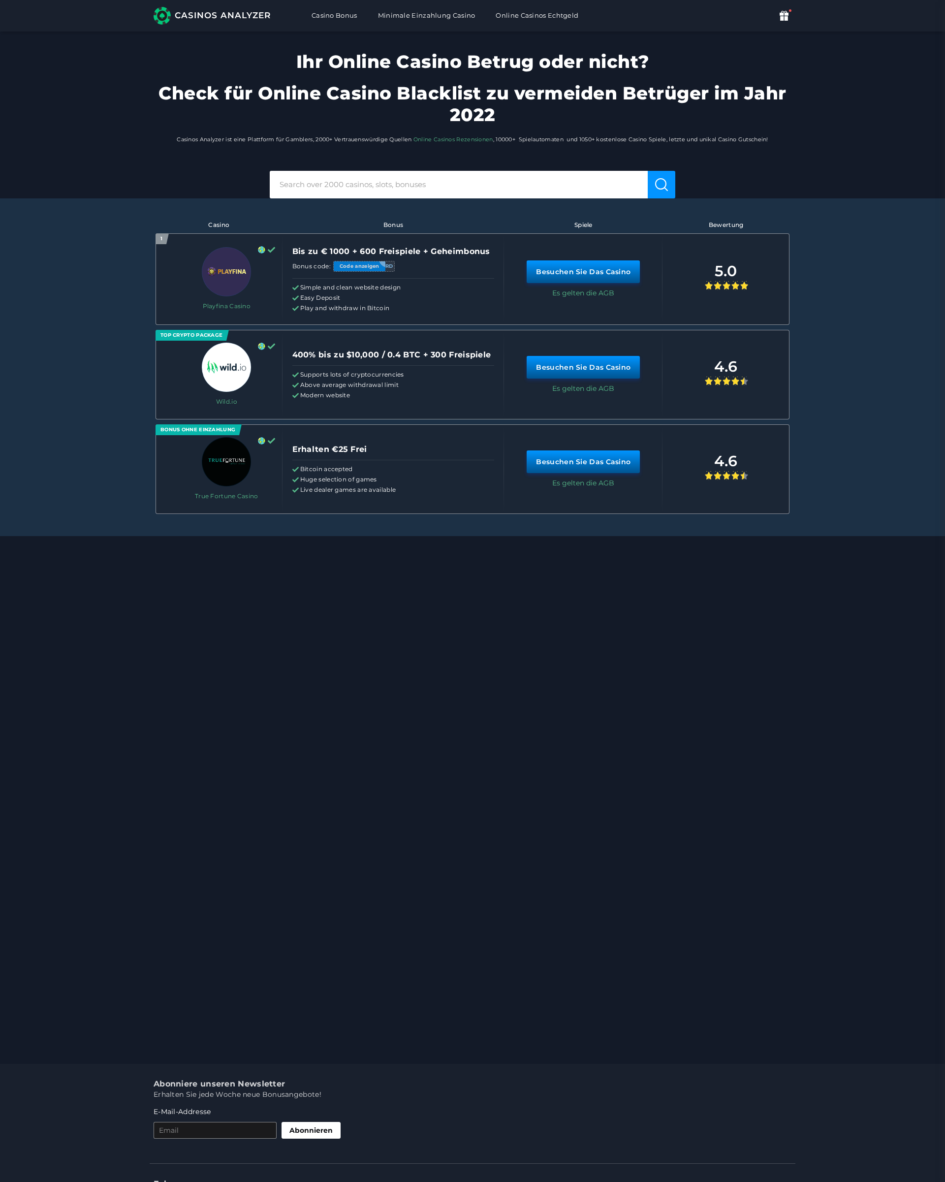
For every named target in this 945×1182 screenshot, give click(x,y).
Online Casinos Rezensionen (453, 139)
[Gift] (785, 15)
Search (662, 184)
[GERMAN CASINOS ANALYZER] (218, 15)
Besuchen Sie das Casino (583, 271)
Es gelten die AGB (583, 292)
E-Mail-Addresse (182, 1111)
